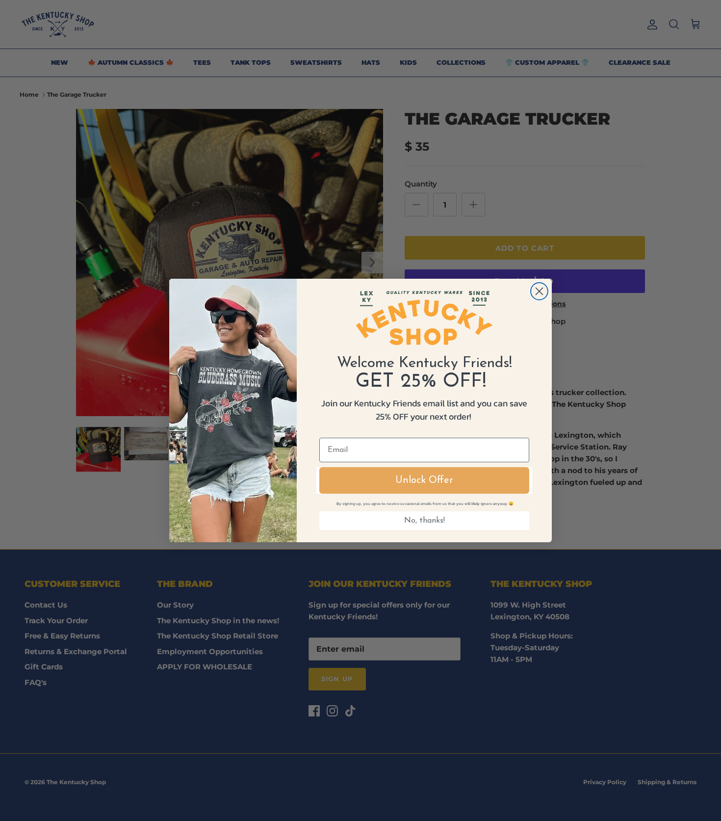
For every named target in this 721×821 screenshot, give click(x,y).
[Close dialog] (539, 291)
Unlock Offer (424, 480)
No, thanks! (424, 521)
